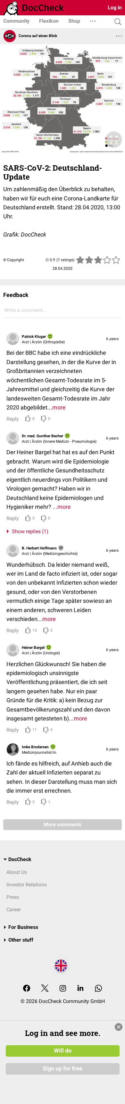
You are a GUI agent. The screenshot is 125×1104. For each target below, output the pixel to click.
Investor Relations (26, 885)
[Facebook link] (26, 989)
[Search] (116, 22)
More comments (62, 824)
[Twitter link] (45, 989)
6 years (112, 339)
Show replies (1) (28, 531)
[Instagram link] (62, 989)
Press (12, 897)
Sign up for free (62, 1068)
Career (13, 909)
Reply (12, 419)
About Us (16, 872)
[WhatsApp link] (98, 989)
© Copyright (13, 260)
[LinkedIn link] (80, 989)
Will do (62, 1050)
